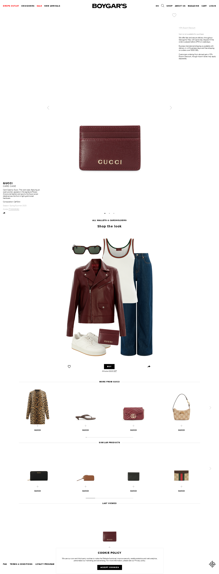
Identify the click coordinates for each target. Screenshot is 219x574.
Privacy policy (140, 561)
